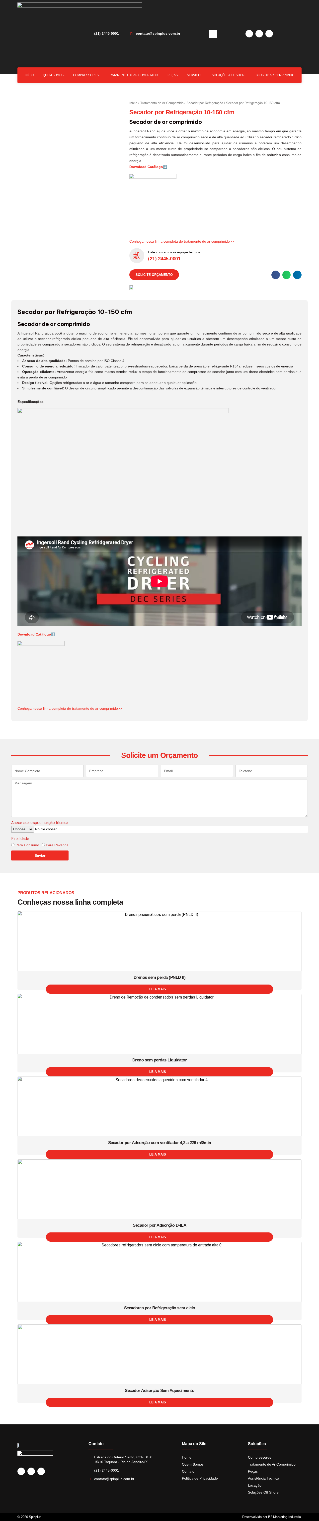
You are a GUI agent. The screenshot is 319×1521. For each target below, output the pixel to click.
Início (29, 75)
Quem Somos (53, 75)
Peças (172, 75)
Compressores (86, 75)
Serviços (194, 75)
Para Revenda (57, 845)
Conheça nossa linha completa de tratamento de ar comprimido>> (181, 241)
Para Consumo (27, 845)
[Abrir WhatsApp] (306, 1508)
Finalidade (20, 838)
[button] (213, 34)
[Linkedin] (249, 33)
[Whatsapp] (269, 33)
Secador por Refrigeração (204, 103)
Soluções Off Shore (229, 75)
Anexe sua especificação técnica (39, 822)
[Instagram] (259, 33)
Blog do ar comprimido (275, 75)
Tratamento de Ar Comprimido (133, 75)
